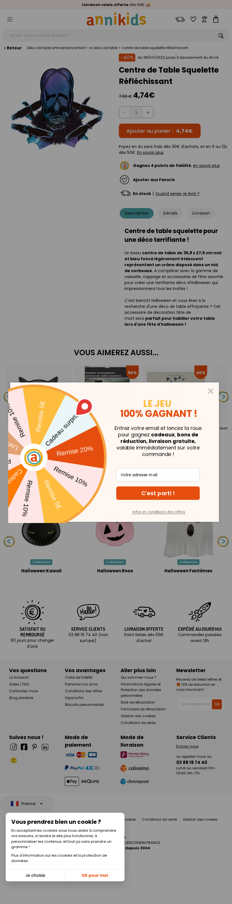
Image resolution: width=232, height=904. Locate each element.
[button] (159, 493)
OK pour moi (94, 875)
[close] (212, 391)
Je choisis (35, 875)
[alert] (116, 452)
